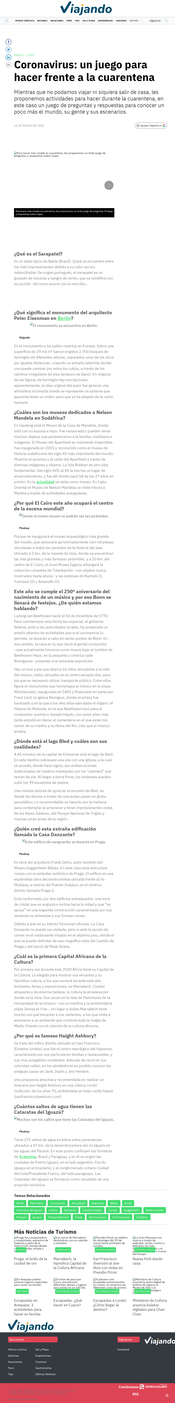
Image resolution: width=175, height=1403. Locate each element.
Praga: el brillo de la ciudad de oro (30, 1261)
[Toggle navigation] (6, 20)
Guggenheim (131, 1210)
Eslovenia (70, 1210)
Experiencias (105, 20)
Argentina (27, 1156)
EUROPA (21, 1249)
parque (37, 1217)
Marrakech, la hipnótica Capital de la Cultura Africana (69, 1263)
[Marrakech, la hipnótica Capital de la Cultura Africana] (70, 1245)
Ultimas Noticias (45, 1374)
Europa (113, 1210)
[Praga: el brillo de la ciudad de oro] (31, 1245)
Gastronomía (43, 1368)
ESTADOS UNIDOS (144, 1249)
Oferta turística (24, 20)
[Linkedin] (8, 57)
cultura (53, 1210)
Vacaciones (56, 20)
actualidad (45, 481)
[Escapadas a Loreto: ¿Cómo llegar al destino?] (110, 1287)
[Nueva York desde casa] (150, 1245)
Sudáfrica (142, 1217)
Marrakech (37, 1203)
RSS (135, 1394)
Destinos (42, 20)
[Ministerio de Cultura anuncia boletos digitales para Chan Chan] (150, 1287)
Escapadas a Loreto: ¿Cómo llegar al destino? (110, 1305)
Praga (78, 1217)
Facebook (123, 1349)
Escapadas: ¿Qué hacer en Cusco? (67, 1302)
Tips (77, 20)
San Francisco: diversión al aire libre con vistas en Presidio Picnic (108, 1265)
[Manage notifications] (167, 1395)
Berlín (64, 318)
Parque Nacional (58, 1217)
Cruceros (121, 20)
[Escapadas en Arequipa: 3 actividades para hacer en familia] (31, 1287)
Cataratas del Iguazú (29, 1210)
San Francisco (121, 1217)
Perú (69, 20)
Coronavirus (57, 1203)
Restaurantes (97, 1217)
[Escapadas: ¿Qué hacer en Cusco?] (70, 1287)
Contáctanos (129, 1387)
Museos (21, 1217)
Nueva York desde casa (148, 1261)
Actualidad (78, 1203)
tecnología (142, 1291)
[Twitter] (8, 50)
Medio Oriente (154, 1210)
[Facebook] (8, 42)
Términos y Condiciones (22, 1399)
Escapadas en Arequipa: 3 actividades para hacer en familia (28, 1307)
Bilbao (114, 1203)
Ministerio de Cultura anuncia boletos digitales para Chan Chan (150, 1307)
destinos (22, 1291)
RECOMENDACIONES (67, 1291)
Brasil (128, 1203)
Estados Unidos (92, 1210)
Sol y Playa (89, 20)
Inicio (19, 55)
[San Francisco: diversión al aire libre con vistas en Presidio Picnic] (110, 1245)
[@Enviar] (8, 65)
